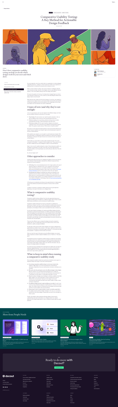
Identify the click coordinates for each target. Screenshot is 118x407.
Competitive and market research (75, 377)
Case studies (25, 400)
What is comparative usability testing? (10, 89)
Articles (48, 395)
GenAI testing (72, 383)
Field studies (49, 381)
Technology (96, 377)
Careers (71, 400)
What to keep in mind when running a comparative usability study (12, 92)
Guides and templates (50, 397)
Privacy (4, 380)
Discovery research (73, 381)
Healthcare (96, 383)
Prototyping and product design (75, 386)
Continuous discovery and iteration (76, 379)
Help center (49, 402)
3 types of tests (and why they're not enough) (11, 84)
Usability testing (49, 377)
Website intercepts (50, 379)
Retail (95, 379)
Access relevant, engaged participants (29, 377)
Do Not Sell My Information (7, 384)
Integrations (25, 386)
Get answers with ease (26, 379)
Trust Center (72, 402)
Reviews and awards (26, 395)
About (71, 395)
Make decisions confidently (27, 381)
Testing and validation (73, 388)
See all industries (97, 388)
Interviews (48, 386)
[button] (113, 2)
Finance (95, 381)
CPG (95, 386)
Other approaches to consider (9, 86)
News (71, 397)
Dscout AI (24, 383)
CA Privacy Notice (6, 382)
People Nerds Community (51, 400)
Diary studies (49, 383)
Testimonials (25, 397)
